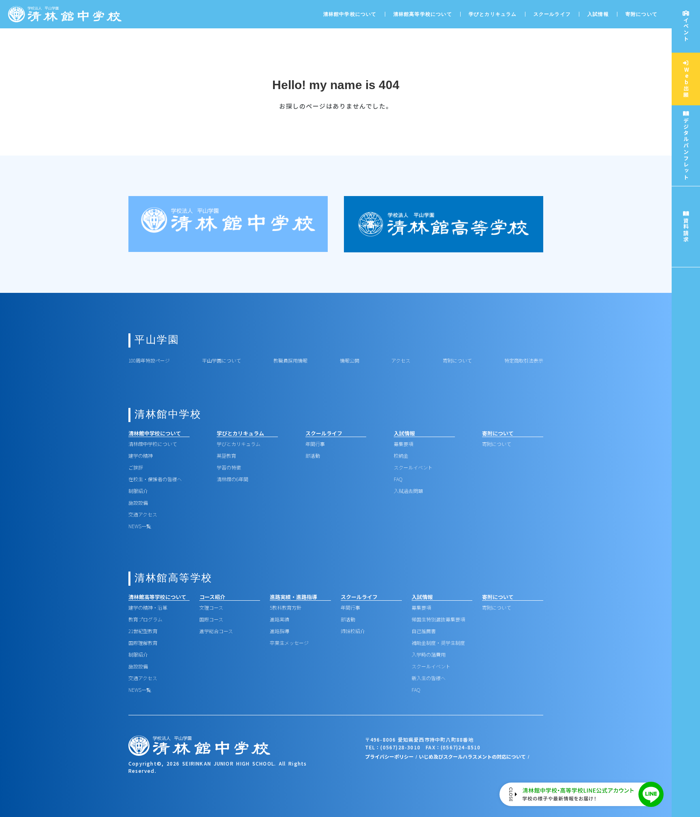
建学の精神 (140, 455)
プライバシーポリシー (389, 756)
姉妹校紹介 (353, 630)
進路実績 (279, 619)
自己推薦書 (424, 630)
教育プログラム (145, 619)
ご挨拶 (135, 467)
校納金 (401, 455)
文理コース (211, 607)
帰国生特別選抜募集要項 (438, 619)
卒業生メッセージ (289, 642)
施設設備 (138, 502)
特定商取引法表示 (523, 360)
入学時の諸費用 (429, 654)
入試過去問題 (408, 490)
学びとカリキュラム (238, 443)
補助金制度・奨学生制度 (438, 642)
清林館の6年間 (232, 479)
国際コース (211, 619)
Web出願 (686, 82)
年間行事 (315, 443)
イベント (686, 29)
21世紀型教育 (143, 630)
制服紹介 (138, 490)
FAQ (398, 479)
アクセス (400, 360)
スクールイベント (413, 467)
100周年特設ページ (149, 360)
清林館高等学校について (422, 14)
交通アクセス (142, 514)
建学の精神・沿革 (147, 607)
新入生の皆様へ (429, 677)
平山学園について (221, 360)
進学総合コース (216, 630)
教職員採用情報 (290, 360)
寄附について (641, 14)
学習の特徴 (229, 467)
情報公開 (349, 360)
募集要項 (403, 443)
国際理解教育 (143, 642)
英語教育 (226, 455)
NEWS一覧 (139, 526)
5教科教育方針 (285, 607)
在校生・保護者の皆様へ (155, 479)
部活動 (312, 455)
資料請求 (686, 230)
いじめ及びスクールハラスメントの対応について (472, 756)
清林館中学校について (152, 443)
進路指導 (279, 630)
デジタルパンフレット (686, 149)
